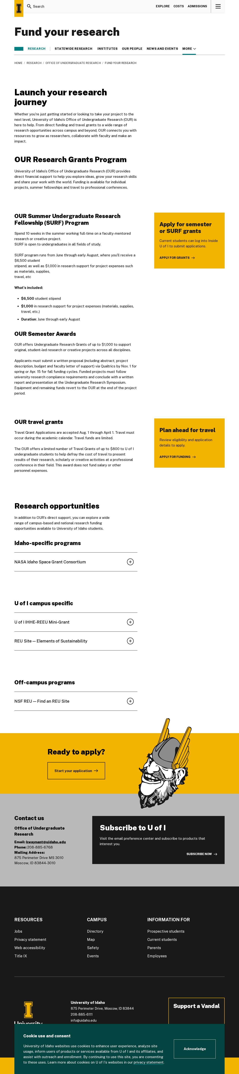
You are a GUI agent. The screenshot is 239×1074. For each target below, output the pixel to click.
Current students (162, 939)
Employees (157, 956)
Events (93, 956)
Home (18, 63)
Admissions (197, 6)
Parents (154, 948)
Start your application (73, 771)
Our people (132, 48)
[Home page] (18, 8)
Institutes (107, 48)
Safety (93, 948)
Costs (178, 6)
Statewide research (74, 48)
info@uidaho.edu (84, 1020)
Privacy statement (30, 939)
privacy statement (149, 1062)
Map (91, 939)
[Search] (29, 6)
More (189, 48)
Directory (95, 931)
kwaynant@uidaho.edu (46, 842)
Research (37, 48)
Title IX (20, 956)
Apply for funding (174, 457)
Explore (163, 6)
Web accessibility (29, 948)
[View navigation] (218, 6)
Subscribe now (199, 854)
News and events (162, 48)
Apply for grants (174, 258)
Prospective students (165, 931)
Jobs (18, 931)
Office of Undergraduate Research (73, 63)
